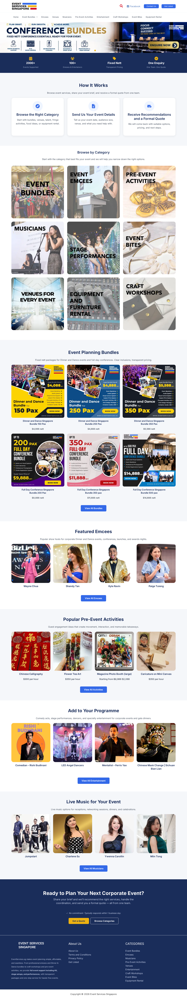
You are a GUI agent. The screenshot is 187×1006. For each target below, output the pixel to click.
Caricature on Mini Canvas (156, 673)
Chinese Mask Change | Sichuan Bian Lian (156, 767)
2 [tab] (95, 50)
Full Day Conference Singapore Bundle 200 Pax (38, 491)
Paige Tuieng (156, 586)
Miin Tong (156, 856)
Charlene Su (73, 856)
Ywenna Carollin (114, 856)
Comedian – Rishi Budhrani (31, 765)
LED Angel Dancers (72, 765)
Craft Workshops (134, 973)
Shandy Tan (73, 586)
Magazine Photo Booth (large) (114, 673)
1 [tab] (92, 50)
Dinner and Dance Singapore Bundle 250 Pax (93, 422)
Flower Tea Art (72, 673)
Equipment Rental (134, 980)
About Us (73, 950)
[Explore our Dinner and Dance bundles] (93, 37)
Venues (129, 965)
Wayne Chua (31, 586)
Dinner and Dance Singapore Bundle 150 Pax (38, 422)
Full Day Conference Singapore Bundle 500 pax (149, 491)
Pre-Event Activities (135, 962)
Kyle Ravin (114, 586)
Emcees (129, 954)
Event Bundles (132, 950)
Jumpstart (31, 856)
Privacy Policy (75, 958)
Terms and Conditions (79, 954)
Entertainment (132, 969)
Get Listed (73, 962)
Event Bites (131, 977)
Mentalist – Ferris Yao (114, 765)
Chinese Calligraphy (31, 673)
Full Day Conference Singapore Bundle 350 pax (93, 491)
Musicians (130, 958)
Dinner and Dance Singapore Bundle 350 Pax (149, 422)
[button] (121, 6)
